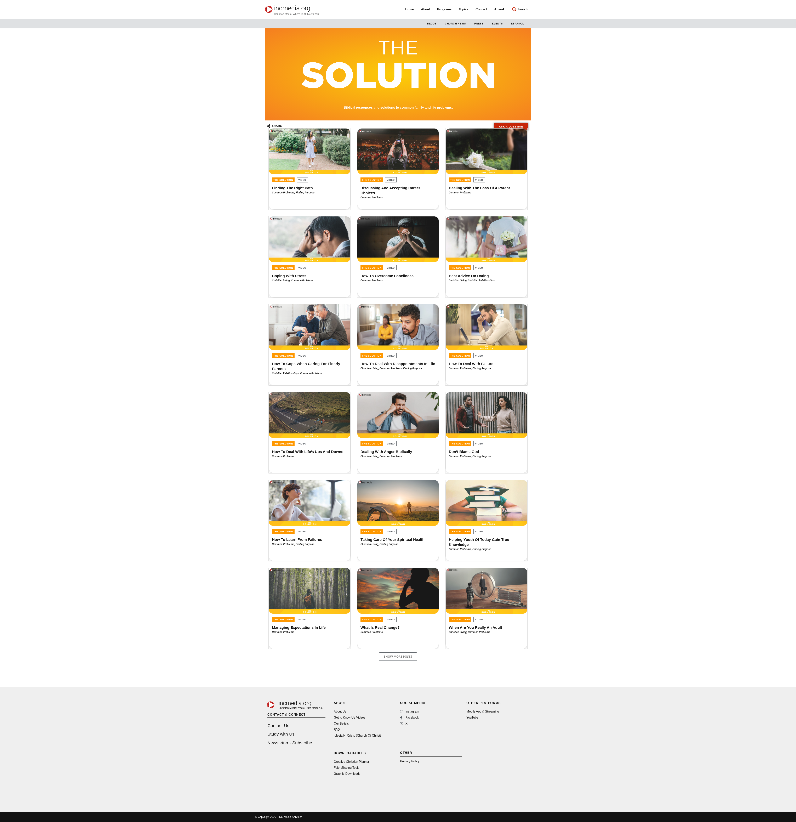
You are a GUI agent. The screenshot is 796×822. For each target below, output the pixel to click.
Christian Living (281, 280)
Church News (455, 23)
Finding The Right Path (292, 188)
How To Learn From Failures (297, 540)
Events (497, 23)
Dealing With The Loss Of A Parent (479, 188)
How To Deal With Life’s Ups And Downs (307, 452)
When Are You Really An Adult (475, 627)
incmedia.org (292, 8)
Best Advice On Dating (469, 276)
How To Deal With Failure (471, 364)
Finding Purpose (305, 192)
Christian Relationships (481, 280)
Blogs (432, 23)
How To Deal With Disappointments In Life (397, 364)
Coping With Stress (289, 276)
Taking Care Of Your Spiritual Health (392, 540)
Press (479, 23)
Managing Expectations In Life (299, 627)
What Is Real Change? (380, 627)
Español (517, 23)
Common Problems (283, 192)
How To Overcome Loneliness (387, 276)
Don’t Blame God (464, 452)
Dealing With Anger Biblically (386, 452)
